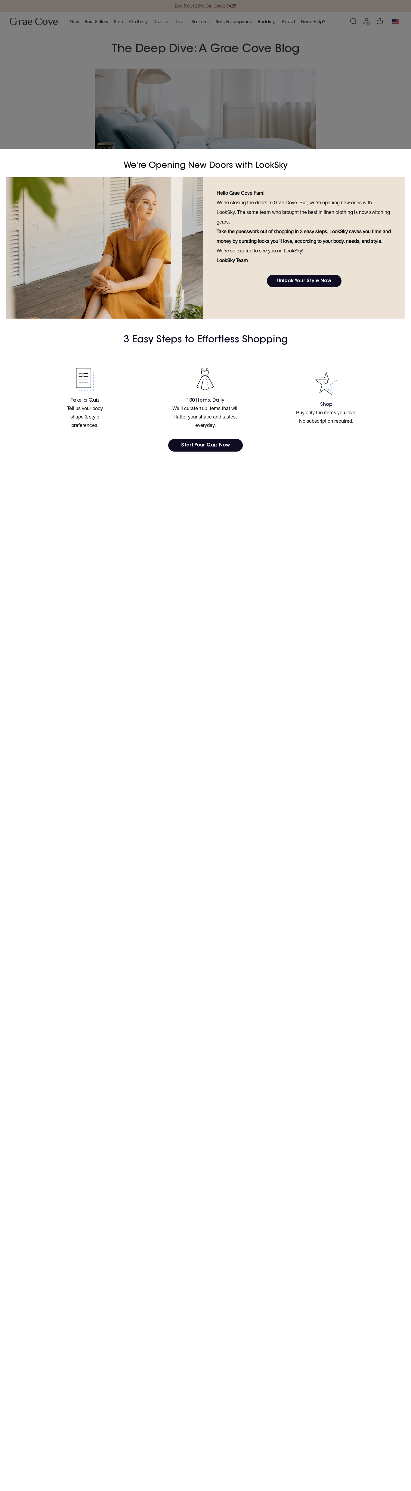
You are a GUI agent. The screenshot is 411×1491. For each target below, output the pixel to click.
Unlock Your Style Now (304, 281)
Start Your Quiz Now (205, 445)
